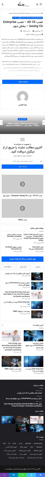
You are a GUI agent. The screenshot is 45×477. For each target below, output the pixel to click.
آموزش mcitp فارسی (11, 447)
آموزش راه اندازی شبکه (36, 454)
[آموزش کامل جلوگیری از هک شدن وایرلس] (37, 276)
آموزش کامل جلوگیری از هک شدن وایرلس (17, 273)
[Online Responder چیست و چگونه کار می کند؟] (37, 305)
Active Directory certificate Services (19, 13)
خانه (40, 13)
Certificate (28, 443)
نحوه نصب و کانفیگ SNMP (21, 311)
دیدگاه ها (8, 267)
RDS (4, 443)
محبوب (37, 267)
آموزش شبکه (23, 454)
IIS (9, 443)
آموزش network (38, 451)
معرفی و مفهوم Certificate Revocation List (13, 248)
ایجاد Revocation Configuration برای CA (36, 248)
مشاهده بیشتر (23, 82)
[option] (22, 122)
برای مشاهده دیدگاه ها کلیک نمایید (22, 259)
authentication (38, 443)
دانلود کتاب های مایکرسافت (34, 458)
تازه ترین (23, 267)
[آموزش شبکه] (22, 4)
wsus (31, 447)
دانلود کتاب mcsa (12, 454)
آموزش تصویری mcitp (25, 451)
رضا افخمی (37, 31)
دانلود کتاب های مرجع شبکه (16, 458)
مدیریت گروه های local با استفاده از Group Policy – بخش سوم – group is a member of (22, 124)
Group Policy (22, 119)
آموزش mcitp (23, 447)
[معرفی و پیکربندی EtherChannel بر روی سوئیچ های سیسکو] (37, 286)
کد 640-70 (35, 13)
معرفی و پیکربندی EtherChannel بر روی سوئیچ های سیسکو (17, 284)
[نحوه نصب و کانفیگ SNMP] (37, 314)
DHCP (14, 443)
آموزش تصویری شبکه (10, 451)
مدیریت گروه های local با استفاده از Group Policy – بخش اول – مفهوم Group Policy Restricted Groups (33, 237)
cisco (20, 443)
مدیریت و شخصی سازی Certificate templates (14, 235)
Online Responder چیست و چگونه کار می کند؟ (17, 303)
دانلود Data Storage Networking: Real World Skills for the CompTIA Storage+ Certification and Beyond (16, 294)
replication (39, 447)
